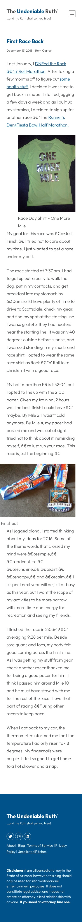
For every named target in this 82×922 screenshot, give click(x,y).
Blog (21, 845)
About (11, 845)
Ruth (51, 11)
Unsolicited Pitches (32, 851)
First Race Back (25, 41)
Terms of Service (40, 845)
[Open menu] (72, 14)
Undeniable (30, 11)
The (11, 11)
